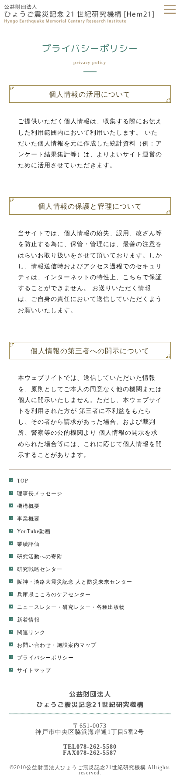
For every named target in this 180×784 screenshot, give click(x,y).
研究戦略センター (39, 569)
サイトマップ (34, 670)
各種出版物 (111, 607)
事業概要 (28, 519)
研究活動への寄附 (39, 557)
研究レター (76, 607)
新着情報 (28, 620)
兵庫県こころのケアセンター (54, 594)
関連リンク (31, 632)
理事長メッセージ (39, 493)
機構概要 (28, 506)
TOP (22, 481)
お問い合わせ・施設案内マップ (57, 645)
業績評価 (28, 544)
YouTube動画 (34, 531)
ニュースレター (37, 607)
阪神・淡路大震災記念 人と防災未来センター (74, 582)
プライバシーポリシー (45, 658)
